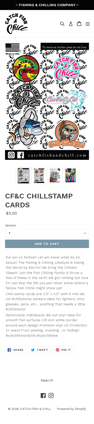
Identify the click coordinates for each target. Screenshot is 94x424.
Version (10, 225)
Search (47, 380)
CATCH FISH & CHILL (35, 409)
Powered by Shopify (71, 409)
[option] (23, 176)
